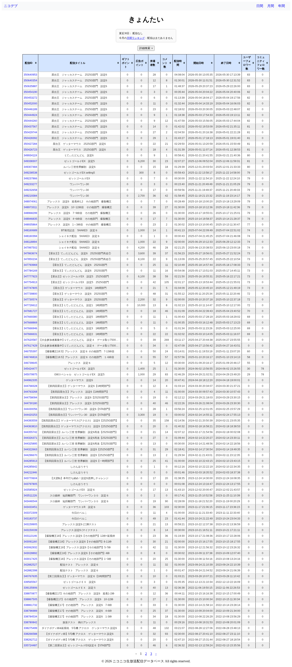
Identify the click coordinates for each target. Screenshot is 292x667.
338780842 (30, 622)
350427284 (30, 143)
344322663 (30, 449)
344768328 (30, 386)
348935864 (30, 224)
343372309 (30, 512)
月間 (270, 6)
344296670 (30, 455)
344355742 (30, 432)
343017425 (30, 558)
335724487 (30, 645)
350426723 (30, 149)
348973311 (30, 207)
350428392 (30, 138)
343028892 (30, 553)
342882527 (30, 564)
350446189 (30, 109)
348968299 (30, 213)
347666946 (30, 328)
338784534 (30, 616)
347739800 (30, 293)
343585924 (30, 489)
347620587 (30, 339)
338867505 (30, 599)
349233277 (30, 184)
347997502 (30, 247)
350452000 (30, 103)
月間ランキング (136, 38)
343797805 (30, 484)
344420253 (30, 414)
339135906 (30, 587)
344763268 (30, 391)
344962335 (30, 380)
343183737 (30, 518)
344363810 (30, 426)
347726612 (30, 305)
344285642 (30, 466)
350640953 (30, 74)
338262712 (30, 639)
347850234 (30, 259)
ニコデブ (11, 6)
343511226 (30, 495)
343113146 (30, 535)
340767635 (30, 576)
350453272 (30, 97)
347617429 (30, 345)
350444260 (30, 120)
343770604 (30, 478)
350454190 (30, 92)
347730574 (30, 299)
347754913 (30, 282)
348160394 (30, 236)
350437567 (30, 126)
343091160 (30, 541)
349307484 (30, 166)
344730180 (30, 403)
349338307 (30, 161)
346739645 (30, 362)
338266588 (30, 633)
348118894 (30, 241)
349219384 (30, 195)
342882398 (30, 570)
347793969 (30, 264)
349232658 (30, 190)
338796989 (30, 610)
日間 (259, 6)
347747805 (30, 288)
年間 (281, 6)
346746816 (30, 357)
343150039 (30, 530)
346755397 (30, 351)
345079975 (30, 374)
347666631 (30, 334)
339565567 (30, 582)
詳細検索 (146, 48)
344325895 (30, 443)
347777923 (30, 276)
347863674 (30, 253)
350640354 (30, 80)
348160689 (30, 230)
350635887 (30, 86)
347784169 (30, 270)
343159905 (30, 524)
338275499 (30, 628)
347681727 (30, 311)
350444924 (30, 115)
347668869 (30, 322)
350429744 (30, 132)
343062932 (30, 547)
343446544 (30, 501)
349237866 (30, 178)
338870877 (30, 593)
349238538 (30, 172)
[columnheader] (30, 63)
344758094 (30, 397)
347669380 (30, 316)
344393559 (30, 420)
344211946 (30, 472)
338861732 (30, 605)
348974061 (30, 201)
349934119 (30, 155)
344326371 (30, 437)
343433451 (30, 507)
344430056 (30, 409)
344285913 (30, 460)
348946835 (30, 218)
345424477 (30, 368)
